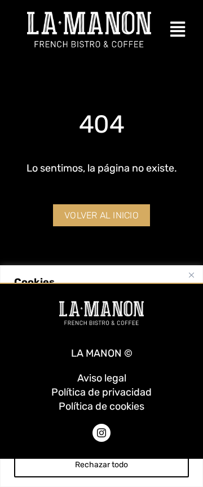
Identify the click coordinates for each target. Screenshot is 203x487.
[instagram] (101, 433)
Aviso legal (101, 378)
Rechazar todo (101, 465)
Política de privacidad (101, 392)
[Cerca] (191, 275)
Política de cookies (101, 406)
